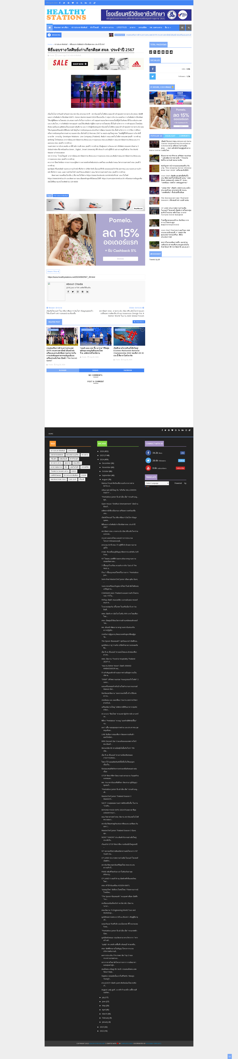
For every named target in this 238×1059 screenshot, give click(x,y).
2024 (102, 459)
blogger (62, 370)
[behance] (86, 3)
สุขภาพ (68, 463)
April (104, 1009)
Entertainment (87, 330)
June (104, 1001)
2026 (102, 451)
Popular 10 (156, 136)
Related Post (54, 322)
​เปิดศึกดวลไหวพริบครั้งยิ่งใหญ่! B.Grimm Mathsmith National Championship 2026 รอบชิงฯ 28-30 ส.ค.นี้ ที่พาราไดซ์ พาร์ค (129, 352)
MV (66, 467)
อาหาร (132, 27)
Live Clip (72, 479)
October (105, 471)
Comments (184, 136)
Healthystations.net (97, 1043)
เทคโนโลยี (74, 467)
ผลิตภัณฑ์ (63, 459)
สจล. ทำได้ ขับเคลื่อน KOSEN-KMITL (116, 885)
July (103, 997)
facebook (128, 370)
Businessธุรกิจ (95, 35)
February (106, 1018)
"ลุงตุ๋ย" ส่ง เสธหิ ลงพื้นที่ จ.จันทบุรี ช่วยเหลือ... (119, 944)
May (104, 1005)
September (106, 475)
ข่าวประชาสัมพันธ (71, 475)
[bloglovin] (73, 3)
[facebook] (60, 3)
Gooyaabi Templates (153, 1043)
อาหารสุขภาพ (56, 467)
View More (140, 322)
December (106, 463)
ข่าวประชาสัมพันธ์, (74, 55)
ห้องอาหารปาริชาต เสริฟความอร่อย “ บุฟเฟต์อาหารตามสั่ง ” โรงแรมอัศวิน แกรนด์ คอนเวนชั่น (176, 158)
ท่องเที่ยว (77, 463)
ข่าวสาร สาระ (108, 27)
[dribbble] (77, 3)
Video (74, 471)
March (105, 1014)
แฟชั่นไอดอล (56, 475)
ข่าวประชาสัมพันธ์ (79, 27)
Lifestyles (122, 27)
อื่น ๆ (167, 27)
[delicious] (94, 3)
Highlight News (170, 136)
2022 (102, 1031)
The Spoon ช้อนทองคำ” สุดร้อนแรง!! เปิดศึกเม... (120, 641)
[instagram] (90, 3)
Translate (153, 486)
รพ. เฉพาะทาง (156, 27)
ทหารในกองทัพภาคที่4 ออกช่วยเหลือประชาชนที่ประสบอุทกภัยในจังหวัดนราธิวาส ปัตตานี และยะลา (175, 244)
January (105, 1022)
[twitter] (64, 3)
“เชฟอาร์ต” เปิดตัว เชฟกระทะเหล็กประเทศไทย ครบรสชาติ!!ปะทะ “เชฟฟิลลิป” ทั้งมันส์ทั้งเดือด (175, 190)
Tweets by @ (154, 259)
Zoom (83, 475)
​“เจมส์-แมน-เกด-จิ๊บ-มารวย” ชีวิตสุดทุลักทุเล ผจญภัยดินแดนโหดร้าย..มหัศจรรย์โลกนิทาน (94, 350)
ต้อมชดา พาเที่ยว (61, 27)
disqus (95, 370)
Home (50, 44)
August (105, 479)
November (106, 467)
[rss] (81, 3)
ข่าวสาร (85, 455)
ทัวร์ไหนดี (94, 27)
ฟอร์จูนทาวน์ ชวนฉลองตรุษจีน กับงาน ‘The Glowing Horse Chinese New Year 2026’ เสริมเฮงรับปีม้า (176, 168)
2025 (102, 455)
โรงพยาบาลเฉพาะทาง (59, 471)
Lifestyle (72, 451)
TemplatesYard (127, 1043)
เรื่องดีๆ (54, 459)
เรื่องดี (81, 479)
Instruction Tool (58, 479)
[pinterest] (68, 3)
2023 (102, 1027)
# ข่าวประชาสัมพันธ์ (61, 195)
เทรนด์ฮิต (142, 27)
